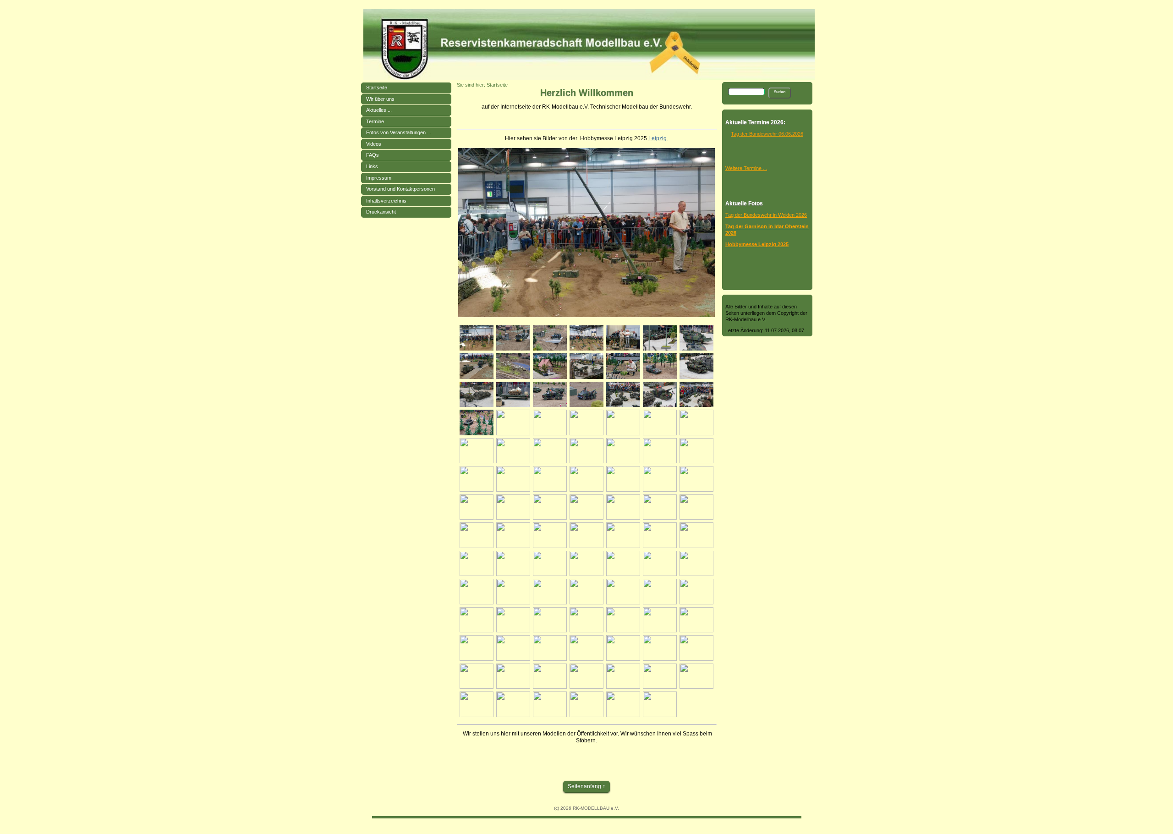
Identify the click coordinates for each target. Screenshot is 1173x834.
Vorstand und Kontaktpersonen (400, 189)
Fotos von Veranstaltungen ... (398, 132)
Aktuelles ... (379, 110)
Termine (375, 121)
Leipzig (658, 138)
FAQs (372, 155)
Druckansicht (381, 211)
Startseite (376, 87)
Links (372, 166)
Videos (373, 144)
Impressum (378, 178)
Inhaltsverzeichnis (386, 200)
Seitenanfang (584, 786)
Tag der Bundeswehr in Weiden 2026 (766, 215)
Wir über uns (380, 99)
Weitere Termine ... (746, 168)
